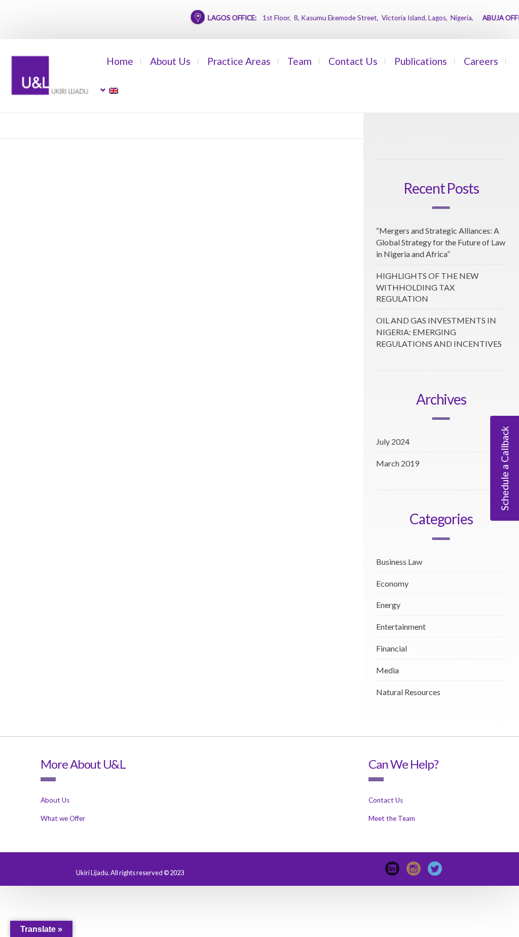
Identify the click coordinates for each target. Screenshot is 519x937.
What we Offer (63, 818)
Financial (391, 648)
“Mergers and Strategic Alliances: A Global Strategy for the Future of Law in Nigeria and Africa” (440, 242)
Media (387, 670)
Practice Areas (239, 61)
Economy (392, 583)
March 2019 (397, 463)
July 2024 (393, 441)
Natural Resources (408, 692)
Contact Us (353, 61)
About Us (170, 61)
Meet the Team (391, 818)
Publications (420, 61)
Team (299, 61)
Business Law (399, 561)
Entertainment (401, 626)
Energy (388, 604)
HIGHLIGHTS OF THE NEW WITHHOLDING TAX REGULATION (427, 287)
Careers (481, 61)
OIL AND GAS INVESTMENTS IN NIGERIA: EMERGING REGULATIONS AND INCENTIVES (439, 331)
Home (119, 61)
